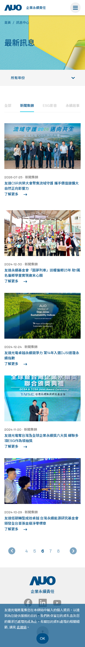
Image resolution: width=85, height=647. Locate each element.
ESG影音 (50, 105)
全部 (7, 105)
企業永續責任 (36, 8)
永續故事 (73, 105)
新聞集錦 (27, 105)
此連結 (22, 627)
